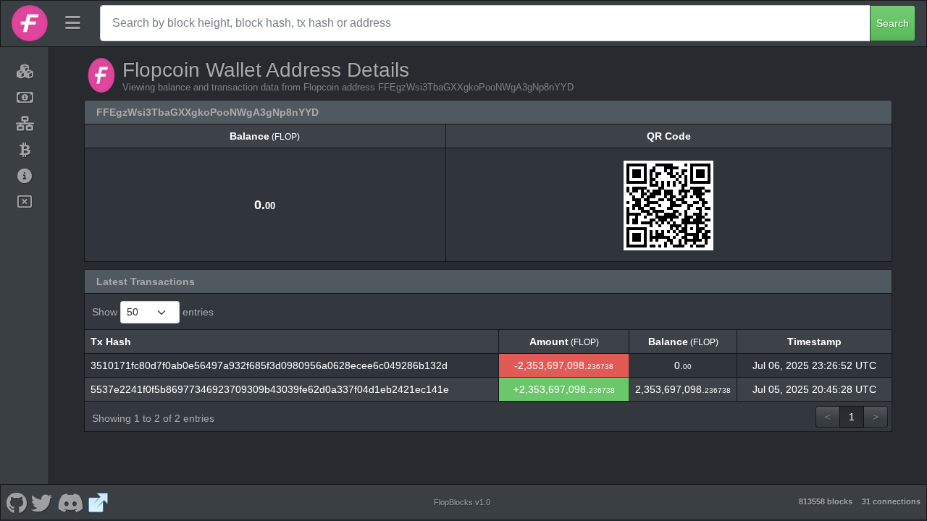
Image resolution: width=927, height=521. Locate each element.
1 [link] (852, 417)
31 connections (891, 501)
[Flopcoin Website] (98, 502)
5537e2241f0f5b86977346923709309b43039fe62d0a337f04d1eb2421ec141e (270, 389)
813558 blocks (825, 501)
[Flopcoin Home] (29, 23)
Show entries (153, 312)
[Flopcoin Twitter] (42, 502)
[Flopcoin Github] (16, 502)
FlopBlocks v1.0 (462, 502)
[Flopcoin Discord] (70, 502)
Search (892, 23)
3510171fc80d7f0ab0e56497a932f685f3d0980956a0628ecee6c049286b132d (269, 365)
